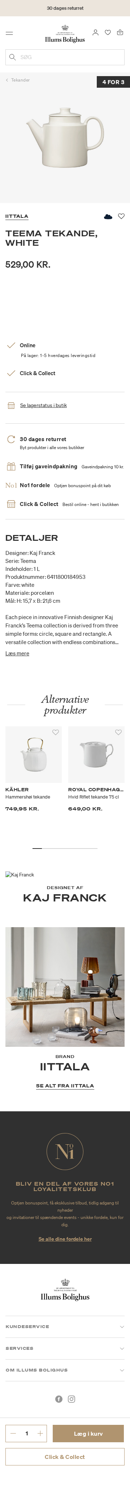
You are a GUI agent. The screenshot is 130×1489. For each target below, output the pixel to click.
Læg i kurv (88, 1433)
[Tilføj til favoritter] (55, 732)
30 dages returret (65, 8)
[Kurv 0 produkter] (120, 32)
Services (20, 1348)
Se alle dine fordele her (65, 1238)
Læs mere (17, 653)
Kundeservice (27, 1327)
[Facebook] (58, 1399)
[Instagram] (71, 1399)
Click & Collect (65, 1456)
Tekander (20, 80)
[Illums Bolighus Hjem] (65, 33)
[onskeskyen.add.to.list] (107, 216)
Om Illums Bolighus (37, 1370)
